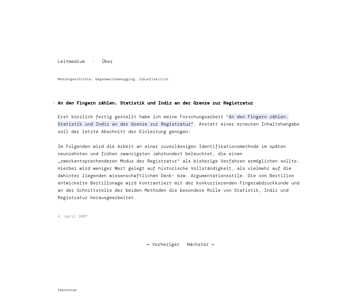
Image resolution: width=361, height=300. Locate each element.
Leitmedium (71, 61)
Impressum (67, 290)
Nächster (198, 244)
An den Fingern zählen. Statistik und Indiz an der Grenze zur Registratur (155, 103)
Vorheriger (165, 244)
